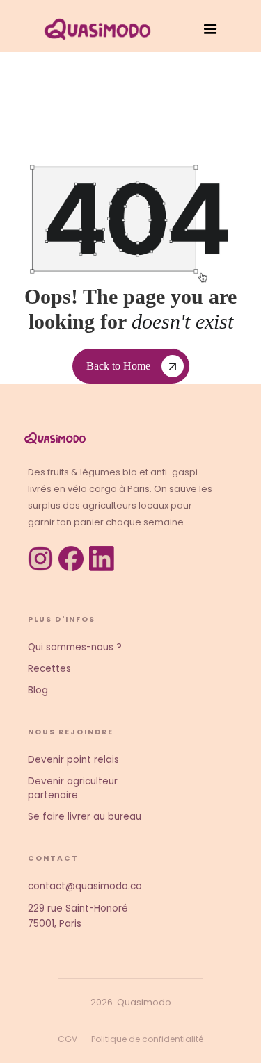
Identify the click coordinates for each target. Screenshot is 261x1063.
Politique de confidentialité (147, 1039)
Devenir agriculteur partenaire (73, 788)
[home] (94, 29)
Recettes (49, 668)
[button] (210, 29)
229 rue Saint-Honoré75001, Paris (78, 916)
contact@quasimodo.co (85, 886)
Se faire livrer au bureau (84, 816)
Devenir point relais (73, 759)
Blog (38, 690)
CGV (67, 1039)
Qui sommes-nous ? (75, 647)
